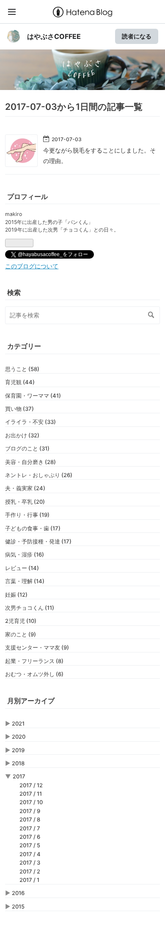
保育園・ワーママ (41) (33, 395)
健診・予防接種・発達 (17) (38, 541)
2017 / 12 (31, 785)
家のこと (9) (20, 634)
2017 (19, 776)
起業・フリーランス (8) (34, 661)
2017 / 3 (29, 862)
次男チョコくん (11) (29, 607)
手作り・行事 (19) (27, 514)
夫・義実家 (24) (25, 488)
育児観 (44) (20, 382)
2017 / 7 (29, 828)
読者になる (136, 36)
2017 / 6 (29, 836)
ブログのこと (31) (27, 448)
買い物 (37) (19, 408)
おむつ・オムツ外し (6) (34, 674)
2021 (18, 723)
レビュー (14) (22, 568)
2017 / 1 (29, 879)
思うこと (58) (22, 369)
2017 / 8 (29, 819)
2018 (18, 763)
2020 (18, 736)
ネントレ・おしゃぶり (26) (38, 475)
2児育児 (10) (20, 620)
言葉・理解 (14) (24, 581)
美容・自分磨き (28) (30, 462)
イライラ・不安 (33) (30, 421)
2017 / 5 (29, 845)
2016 (18, 893)
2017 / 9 (29, 811)
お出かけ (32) (22, 435)
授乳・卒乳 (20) (25, 501)
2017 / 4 (30, 854)
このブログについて (31, 266)
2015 (18, 906)
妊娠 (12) (16, 594)
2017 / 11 (30, 793)
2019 (18, 750)
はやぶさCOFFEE (54, 36)
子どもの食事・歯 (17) (32, 528)
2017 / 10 (31, 802)
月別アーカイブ (31, 700)
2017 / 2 (29, 871)
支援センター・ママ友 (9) (37, 647)
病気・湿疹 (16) (24, 554)
